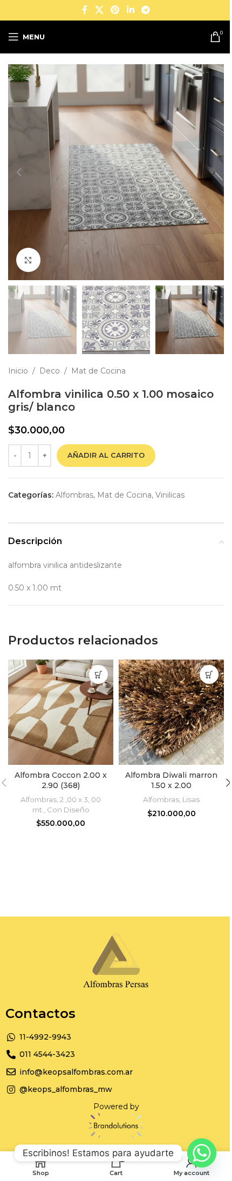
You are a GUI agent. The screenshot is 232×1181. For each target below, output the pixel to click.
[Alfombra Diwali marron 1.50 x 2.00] (171, 712)
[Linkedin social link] (130, 10)
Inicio (18, 371)
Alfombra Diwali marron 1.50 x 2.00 (171, 780)
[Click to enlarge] (28, 260)
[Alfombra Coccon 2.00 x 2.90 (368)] (60, 712)
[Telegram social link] (145, 10)
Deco (49, 371)
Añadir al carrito (106, 455)
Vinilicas (170, 495)
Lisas (191, 799)
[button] (19, 172)
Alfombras (74, 495)
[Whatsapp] (201, 1153)
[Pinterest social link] (115, 10)
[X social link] (99, 10)
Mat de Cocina (98, 371)
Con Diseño (68, 809)
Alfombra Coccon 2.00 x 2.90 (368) (61, 780)
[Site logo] (116, 36)
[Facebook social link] (84, 10)
